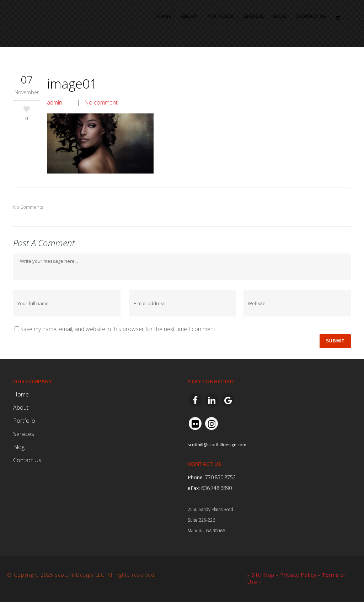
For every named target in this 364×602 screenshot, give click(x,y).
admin (54, 102)
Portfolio (24, 421)
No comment (101, 102)
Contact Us (27, 460)
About (20, 407)
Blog (19, 447)
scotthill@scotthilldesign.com (217, 445)
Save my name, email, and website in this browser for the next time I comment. (118, 329)
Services (23, 434)
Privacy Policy (298, 574)
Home (21, 394)
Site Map (262, 574)
